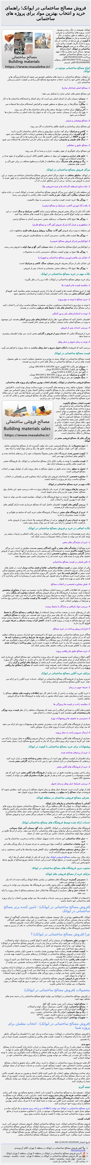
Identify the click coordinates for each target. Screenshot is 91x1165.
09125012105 (78, 1150)
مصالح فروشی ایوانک (60, 857)
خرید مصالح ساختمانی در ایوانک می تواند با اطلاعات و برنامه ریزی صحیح (56, 1108)
